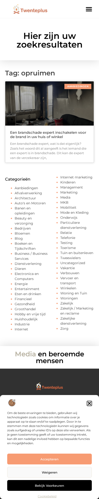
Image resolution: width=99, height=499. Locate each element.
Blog (19, 238)
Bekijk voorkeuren (49, 485)
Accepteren (49, 459)
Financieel (23, 299)
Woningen (69, 298)
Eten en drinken (28, 294)
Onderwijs (68, 217)
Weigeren (49, 472)
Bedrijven (23, 228)
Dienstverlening (28, 264)
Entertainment (27, 289)
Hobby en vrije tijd (30, 314)
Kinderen (67, 182)
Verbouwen (69, 273)
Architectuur (25, 198)
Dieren (20, 269)
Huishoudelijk (26, 319)
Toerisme (68, 248)
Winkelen (68, 288)
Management (71, 187)
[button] (89, 403)
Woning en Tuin (73, 293)
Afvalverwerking (28, 193)
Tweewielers (70, 258)
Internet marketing (76, 177)
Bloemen (22, 233)
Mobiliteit (68, 207)
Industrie (22, 324)
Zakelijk (66, 303)
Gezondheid (25, 304)
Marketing (69, 192)
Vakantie (67, 268)
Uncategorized (72, 263)
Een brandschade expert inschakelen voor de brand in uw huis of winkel (48, 134)
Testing (66, 243)
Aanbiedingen (26, 188)
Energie (21, 284)
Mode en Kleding (74, 212)
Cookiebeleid (47, 496)
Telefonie (67, 238)
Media (65, 197)
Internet (21, 329)
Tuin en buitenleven (76, 253)
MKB (64, 202)
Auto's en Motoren (30, 203)
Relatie (66, 233)
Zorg (64, 328)
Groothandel (25, 309)
